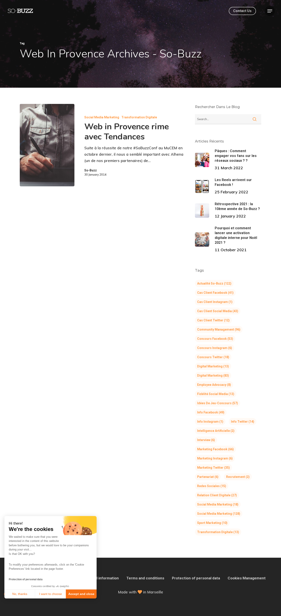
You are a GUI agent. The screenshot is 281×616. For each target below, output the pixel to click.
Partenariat (207, 477)
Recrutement (238, 477)
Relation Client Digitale (217, 495)
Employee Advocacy (214, 384)
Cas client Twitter (213, 320)
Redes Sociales (211, 486)
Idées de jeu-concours (217, 403)
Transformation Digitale (139, 117)
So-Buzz (90, 170)
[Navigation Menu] (270, 11)
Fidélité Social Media (215, 394)
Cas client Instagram (214, 302)
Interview (206, 440)
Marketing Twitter (213, 467)
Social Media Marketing (101, 117)
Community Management (218, 329)
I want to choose (50, 594)
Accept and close (81, 594)
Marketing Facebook (215, 449)
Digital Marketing (213, 366)
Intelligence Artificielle (215, 431)
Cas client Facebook (215, 292)
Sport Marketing (212, 523)
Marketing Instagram (215, 458)
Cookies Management (247, 578)
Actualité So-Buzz (214, 283)
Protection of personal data (26, 579)
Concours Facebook (215, 338)
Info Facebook (210, 412)
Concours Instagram (214, 348)
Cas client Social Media (217, 311)
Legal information (103, 578)
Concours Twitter (213, 357)
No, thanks (19, 594)
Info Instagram (210, 421)
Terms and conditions (145, 578)
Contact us (242, 10)
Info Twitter (242, 421)
